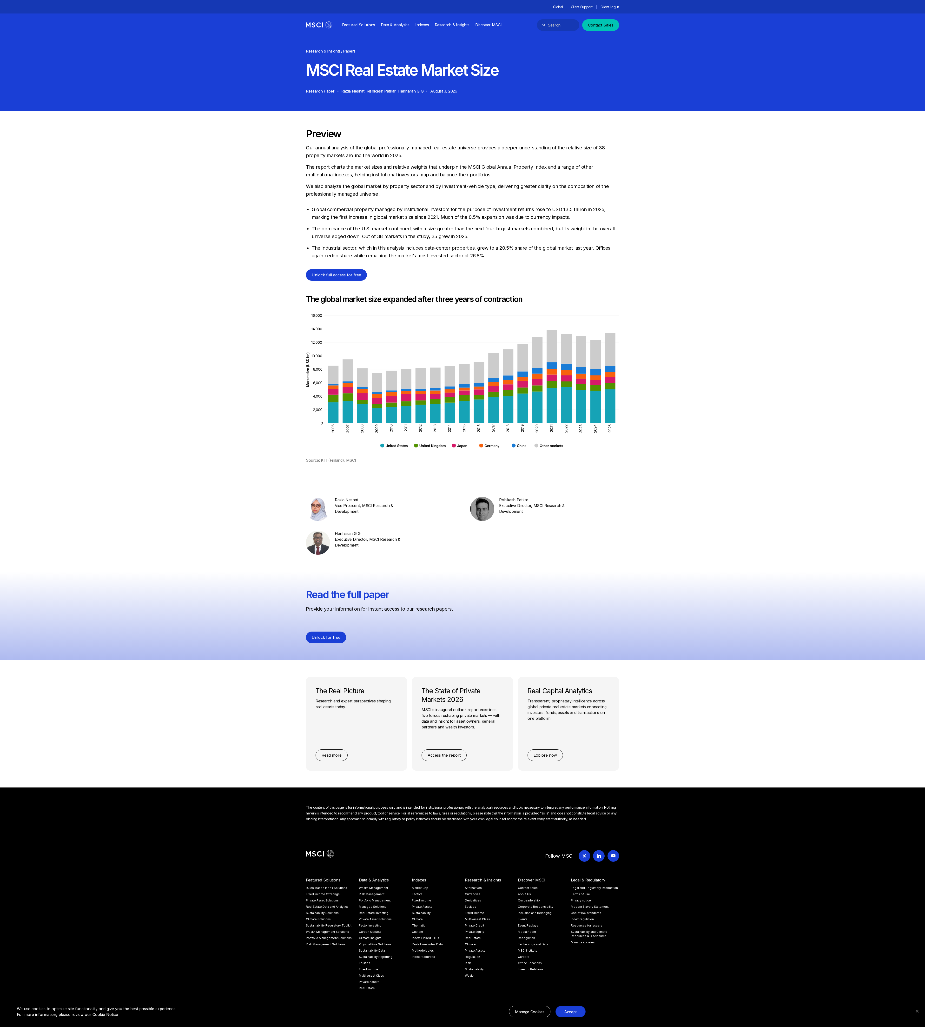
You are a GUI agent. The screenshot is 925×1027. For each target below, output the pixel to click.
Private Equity (474, 932)
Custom (417, 932)
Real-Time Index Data (427, 944)
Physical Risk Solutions (375, 944)
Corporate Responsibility (535, 906)
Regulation (472, 957)
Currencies (472, 894)
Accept (570, 1011)
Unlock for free (326, 637)
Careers (523, 957)
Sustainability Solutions (322, 913)
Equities (364, 963)
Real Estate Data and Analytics (327, 906)
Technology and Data (533, 944)
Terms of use (580, 894)
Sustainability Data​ (372, 950)
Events (523, 919)
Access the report (444, 755)
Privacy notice (581, 900)
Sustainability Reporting (375, 957)
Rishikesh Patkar (381, 91)
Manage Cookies (529, 1011)
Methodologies (423, 950)
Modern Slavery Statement (590, 906)
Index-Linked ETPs (425, 938)
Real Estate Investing (374, 913)
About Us (524, 894)
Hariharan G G (410, 91)
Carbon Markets (370, 932)
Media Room (527, 932)
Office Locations (530, 963)
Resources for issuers (586, 925)
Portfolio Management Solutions (329, 938)
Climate (417, 919)
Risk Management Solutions (325, 944)
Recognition (526, 938)
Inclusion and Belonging (535, 913)
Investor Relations (530, 969)
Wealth (470, 975)
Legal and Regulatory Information (594, 888)
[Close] (917, 1011)
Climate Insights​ (370, 938)
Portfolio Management (375, 900)
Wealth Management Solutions (327, 932)
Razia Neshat (352, 91)
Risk (468, 963)
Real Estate (367, 988)
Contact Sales (600, 25)
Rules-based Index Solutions (326, 888)
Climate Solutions (318, 919)
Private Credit (474, 925)
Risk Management (371, 894)
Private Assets (369, 982)
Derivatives (473, 900)
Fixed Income (368, 969)
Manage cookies (583, 942)
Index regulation (582, 919)
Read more (332, 755)
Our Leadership (529, 900)
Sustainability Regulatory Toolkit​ (328, 925)
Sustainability (421, 913)
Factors (417, 894)
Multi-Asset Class (371, 975)
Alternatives (473, 888)
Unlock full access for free (336, 275)
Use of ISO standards (586, 913)
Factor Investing (370, 925)
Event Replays (528, 925)
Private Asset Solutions (322, 900)
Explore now (545, 755)
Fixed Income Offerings (323, 894)
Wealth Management (373, 888)
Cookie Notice (105, 1014)
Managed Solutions (372, 906)
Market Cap (420, 888)
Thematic (418, 925)
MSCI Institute (527, 950)
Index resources (423, 957)
